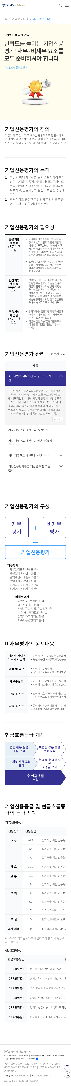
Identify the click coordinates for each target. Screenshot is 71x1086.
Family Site (30, 1059)
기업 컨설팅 (18, 19)
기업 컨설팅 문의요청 (15, 67)
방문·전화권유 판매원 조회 (14, 1059)
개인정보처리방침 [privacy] (10, 1055)
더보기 (57, 419)
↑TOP (67, 1074)
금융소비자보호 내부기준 (55, 1055)
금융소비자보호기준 (37, 1055)
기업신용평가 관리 (40, 19)
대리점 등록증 (23, 1055)
